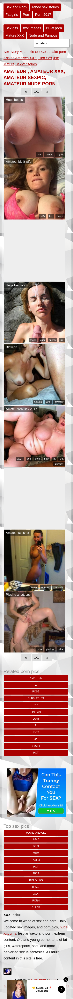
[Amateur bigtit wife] (34, 218)
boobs (49, 154)
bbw (46, 458)
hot (51, 216)
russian (38, 402)
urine (60, 649)
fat (54, 458)
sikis (36, 873)
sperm (52, 340)
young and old (36, 832)
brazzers (36, 880)
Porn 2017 (43, 14)
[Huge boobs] (34, 156)
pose (36, 691)
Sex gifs (11, 28)
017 (36, 705)
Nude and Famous (43, 35)
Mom (36, 853)
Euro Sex (45, 58)
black (36, 907)
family (36, 859)
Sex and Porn (16, 7)
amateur (59, 402)
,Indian (36, 711)
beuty (36, 745)
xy (36, 739)
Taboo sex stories (45, 7)
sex (29, 458)
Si (36, 725)
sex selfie (58, 587)
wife (43, 216)
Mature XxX (14, 35)
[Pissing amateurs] (34, 651)
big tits (60, 154)
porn (37, 458)
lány (36, 718)
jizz (61, 340)
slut (39, 154)
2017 (20, 458)
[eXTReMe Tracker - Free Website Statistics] (7, 974)
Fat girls (11, 14)
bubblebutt (36, 698)
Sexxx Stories (26, 64)
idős (36, 732)
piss (40, 649)
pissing (50, 649)
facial (33, 340)
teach (36, 887)
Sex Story (11, 52)
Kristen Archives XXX (20, 58)
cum (42, 340)
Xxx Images (32, 28)
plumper (59, 463)
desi (36, 846)
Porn (26, 14)
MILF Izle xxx (30, 52)
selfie (34, 587)
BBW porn (54, 28)
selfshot (45, 587)
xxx (36, 893)
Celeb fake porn (53, 52)
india (36, 839)
